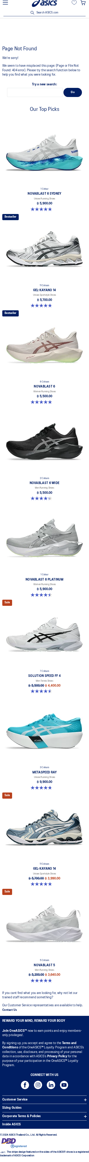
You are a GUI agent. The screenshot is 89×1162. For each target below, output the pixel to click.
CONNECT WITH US (45, 1075)
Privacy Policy (57, 1056)
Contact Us (9, 1010)
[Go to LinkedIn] (51, 1086)
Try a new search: (44, 84)
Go (73, 92)
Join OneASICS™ (15, 1030)
